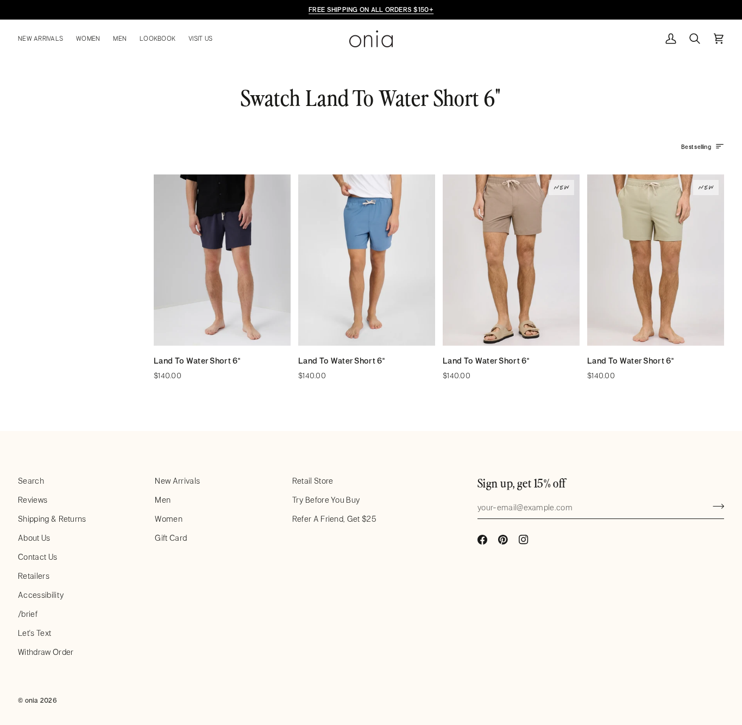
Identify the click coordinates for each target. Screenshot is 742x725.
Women (169, 519)
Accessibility (41, 595)
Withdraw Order (45, 652)
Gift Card (171, 538)
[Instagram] (524, 540)
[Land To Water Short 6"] (222, 260)
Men (163, 500)
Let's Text (34, 633)
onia (32, 700)
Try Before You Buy (326, 500)
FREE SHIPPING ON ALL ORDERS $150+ (371, 9)
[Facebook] (482, 540)
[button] (44, 39)
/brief (27, 614)
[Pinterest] (503, 540)
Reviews (32, 500)
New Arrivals (177, 481)
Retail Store (313, 481)
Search (31, 481)
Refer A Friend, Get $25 (334, 519)
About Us (34, 538)
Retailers (33, 576)
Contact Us (37, 557)
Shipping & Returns (52, 519)
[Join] (715, 506)
